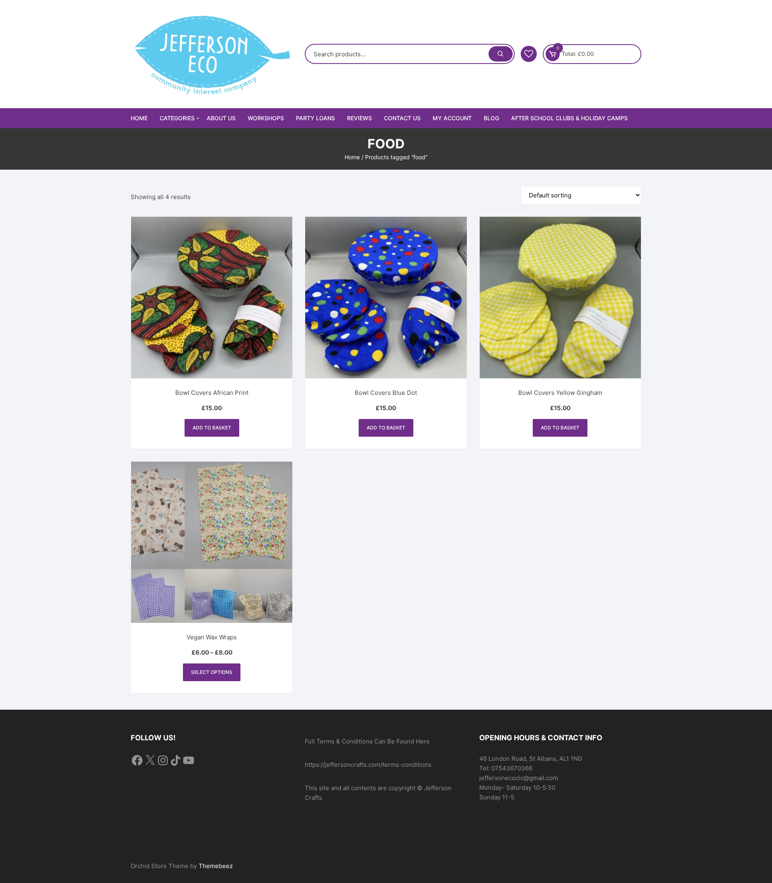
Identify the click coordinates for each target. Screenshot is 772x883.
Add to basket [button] (212, 428)
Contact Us (402, 118)
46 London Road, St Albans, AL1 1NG (530, 758)
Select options (211, 672)
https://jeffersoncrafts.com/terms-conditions (368, 764)
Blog (491, 118)
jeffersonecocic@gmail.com (518, 778)
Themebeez (216, 866)
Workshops (266, 118)
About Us (221, 118)
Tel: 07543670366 (505, 768)
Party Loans (315, 118)
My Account (452, 118)
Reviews (359, 118)
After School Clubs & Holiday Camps (569, 118)
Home (139, 118)
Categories (177, 118)
